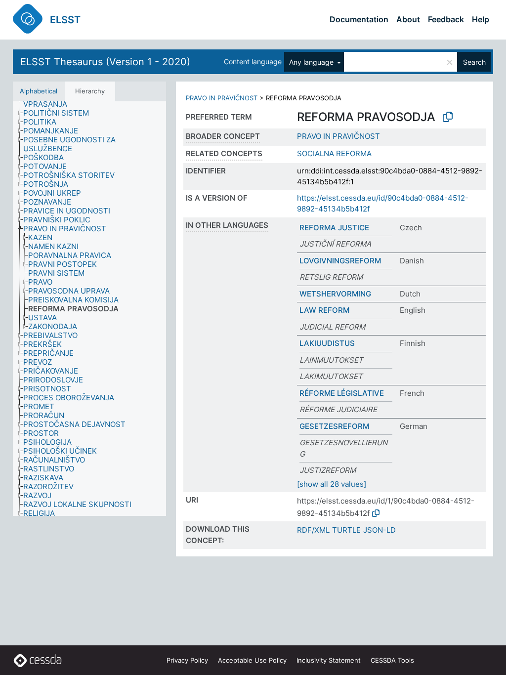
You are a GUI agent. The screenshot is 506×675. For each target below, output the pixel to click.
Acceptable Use (252, 660)
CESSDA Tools (392, 660)
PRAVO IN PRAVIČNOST (221, 98)
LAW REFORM (324, 310)
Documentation (359, 19)
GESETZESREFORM (334, 426)
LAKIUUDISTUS (327, 343)
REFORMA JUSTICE (334, 227)
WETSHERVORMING (335, 293)
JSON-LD (379, 530)
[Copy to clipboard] (448, 117)
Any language (312, 62)
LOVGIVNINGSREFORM (340, 260)
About (408, 19)
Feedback (446, 19)
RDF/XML (313, 530)
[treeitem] (60, 113)
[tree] (89, 308)
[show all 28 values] (331, 484)
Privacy (187, 660)
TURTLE (346, 530)
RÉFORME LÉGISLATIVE (341, 393)
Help (480, 19)
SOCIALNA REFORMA (334, 153)
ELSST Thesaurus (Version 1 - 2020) (105, 62)
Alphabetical (38, 91)
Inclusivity (328, 660)
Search (474, 62)
